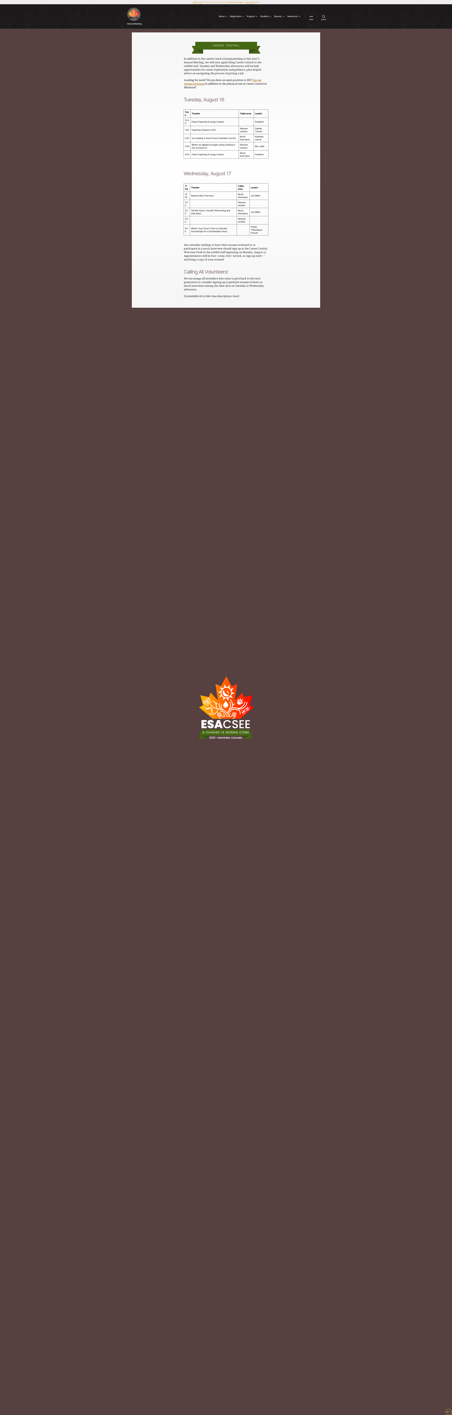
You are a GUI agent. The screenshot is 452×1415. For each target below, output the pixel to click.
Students (264, 16)
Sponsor (278, 16)
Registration (235, 16)
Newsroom (292, 16)
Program (251, 16)
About (222, 16)
